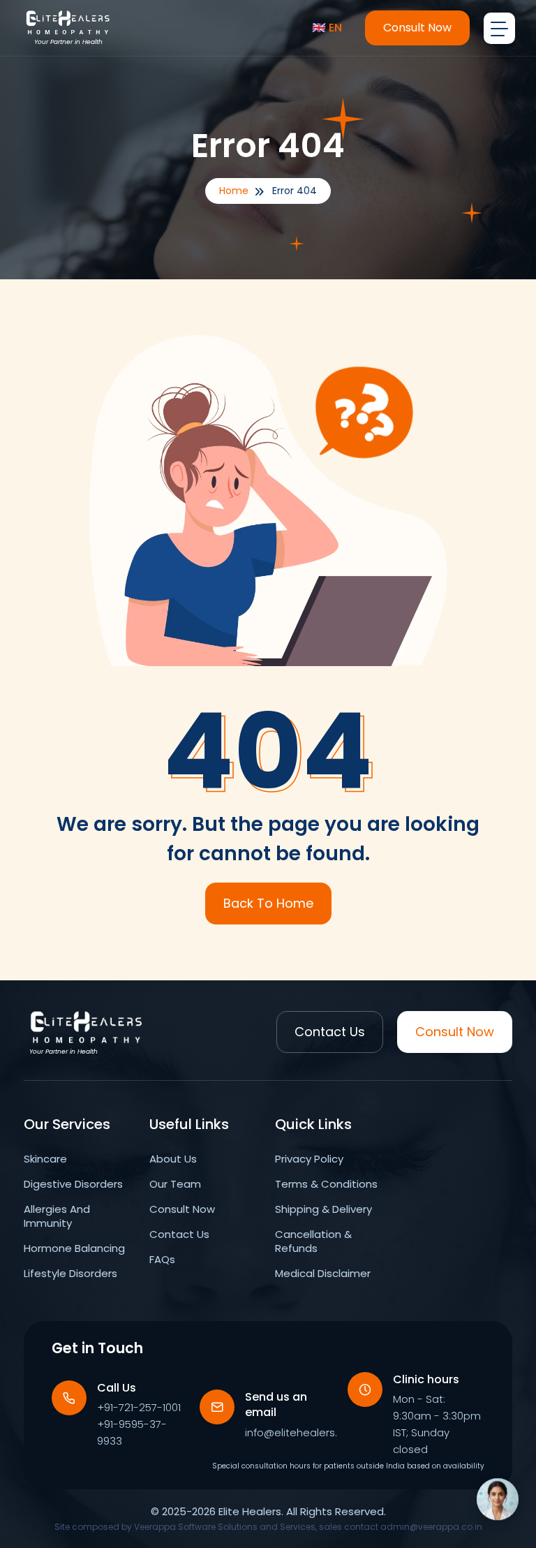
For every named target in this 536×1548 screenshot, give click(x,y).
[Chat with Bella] (498, 1506)
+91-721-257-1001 (139, 1407)
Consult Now (417, 28)
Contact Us (330, 1031)
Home (233, 191)
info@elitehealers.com (303, 1432)
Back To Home (268, 903)
